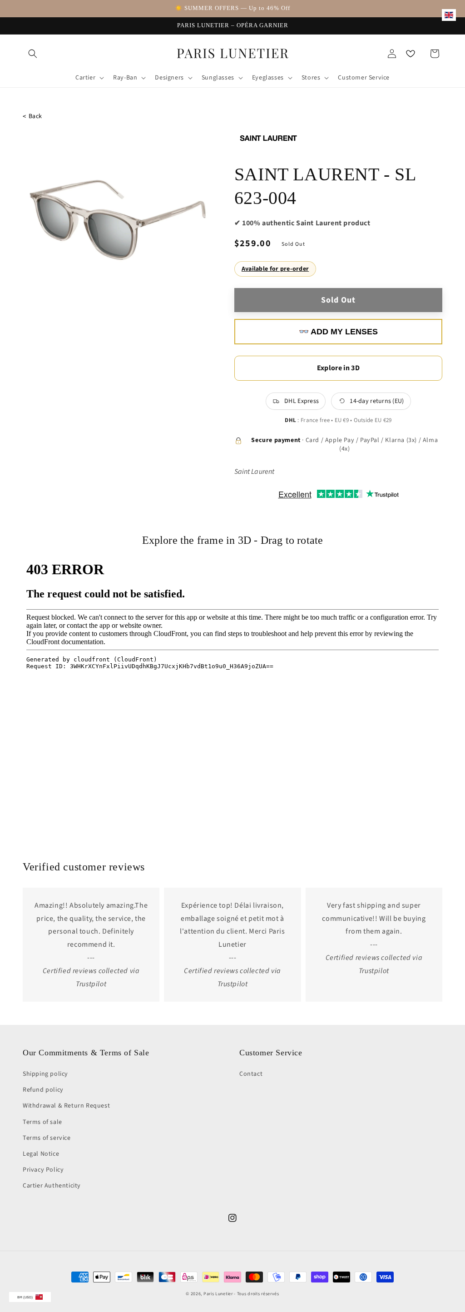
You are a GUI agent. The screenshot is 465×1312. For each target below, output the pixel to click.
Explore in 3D (338, 368)
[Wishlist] (410, 54)
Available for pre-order (275, 268)
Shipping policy (45, 1073)
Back (32, 116)
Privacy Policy (43, 1169)
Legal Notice (41, 1153)
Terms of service (47, 1138)
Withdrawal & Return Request (66, 1105)
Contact (250, 1073)
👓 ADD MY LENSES (338, 331)
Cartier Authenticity (52, 1185)
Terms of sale (42, 1122)
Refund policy (43, 1089)
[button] (33, 54)
